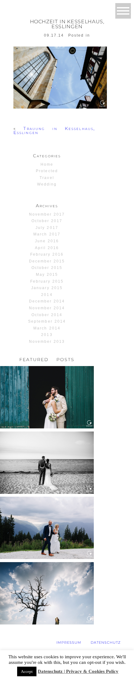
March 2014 (46, 328)
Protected (47, 171)
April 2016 (47, 248)
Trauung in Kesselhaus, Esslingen (54, 130)
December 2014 (47, 301)
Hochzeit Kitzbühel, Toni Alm (46, 509)
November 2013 (47, 341)
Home (47, 164)
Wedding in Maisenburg (46, 573)
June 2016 (47, 241)
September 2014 (47, 321)
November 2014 (47, 308)
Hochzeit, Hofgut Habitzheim (47, 379)
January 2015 (46, 288)
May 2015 (47, 274)
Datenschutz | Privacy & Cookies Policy (78, 671)
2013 (46, 335)
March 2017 (46, 234)
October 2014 (46, 315)
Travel (47, 178)
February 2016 (47, 254)
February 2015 (47, 281)
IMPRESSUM (68, 642)
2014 (46, 295)
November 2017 (47, 214)
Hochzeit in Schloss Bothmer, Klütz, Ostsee (46, 444)
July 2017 (47, 228)
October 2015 (46, 268)
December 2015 (47, 261)
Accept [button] (27, 671)
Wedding (47, 184)
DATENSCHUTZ (106, 642)
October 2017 (46, 221)
